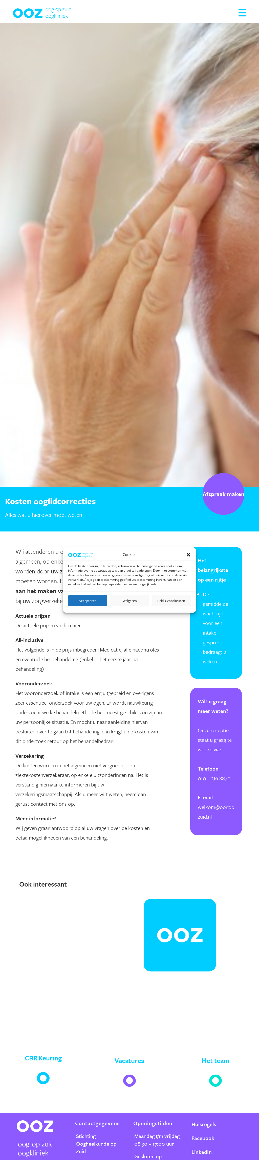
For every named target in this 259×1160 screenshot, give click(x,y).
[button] (188, 554)
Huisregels (203, 1124)
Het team (215, 1060)
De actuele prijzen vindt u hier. (48, 625)
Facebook (202, 1138)
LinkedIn (201, 1152)
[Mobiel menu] (242, 15)
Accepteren (88, 600)
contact (39, 803)
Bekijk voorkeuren (171, 600)
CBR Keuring (43, 1058)
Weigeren (129, 600)
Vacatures (129, 1060)
